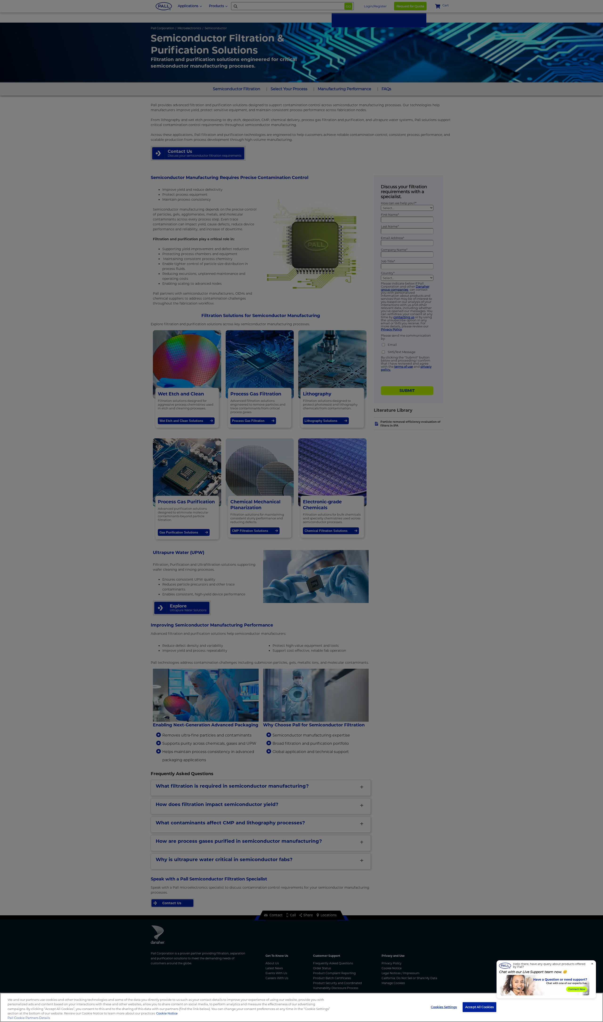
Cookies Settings (444, 1007)
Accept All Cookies (479, 1007)
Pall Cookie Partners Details (29, 1018)
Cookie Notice (167, 1013)
